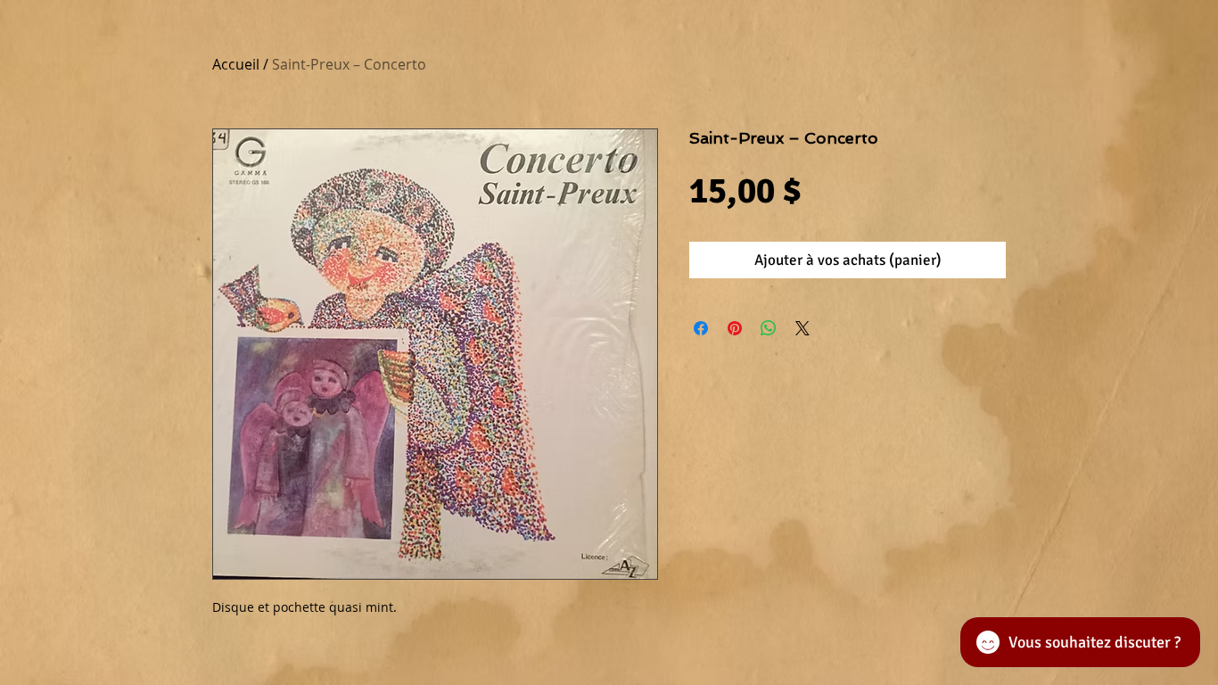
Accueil (235, 64)
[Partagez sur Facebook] (701, 328)
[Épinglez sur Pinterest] (734, 328)
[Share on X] (802, 328)
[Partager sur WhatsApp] (768, 328)
